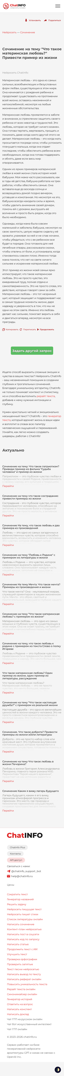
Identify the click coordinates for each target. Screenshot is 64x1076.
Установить (35, 20)
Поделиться (54, 20)
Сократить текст (17, 894)
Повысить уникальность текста (27, 984)
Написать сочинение (20, 924)
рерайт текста (46, 396)
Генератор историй (19, 999)
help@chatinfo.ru (22, 876)
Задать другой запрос (32, 351)
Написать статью (18, 944)
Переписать (29, 329)
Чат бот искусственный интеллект (29, 1024)
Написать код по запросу (23, 939)
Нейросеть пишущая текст (24, 909)
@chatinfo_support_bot (26, 871)
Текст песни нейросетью (23, 969)
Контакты (15, 853)
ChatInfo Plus (17, 847)
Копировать (12, 329)
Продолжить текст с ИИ (22, 949)
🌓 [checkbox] (57, 1069)
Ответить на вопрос (20, 1004)
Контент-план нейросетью (24, 929)
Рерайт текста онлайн (21, 989)
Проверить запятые (20, 964)
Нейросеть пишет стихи (22, 914)
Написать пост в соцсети (23, 934)
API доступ (16, 860)
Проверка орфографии (22, 959)
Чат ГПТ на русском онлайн (24, 1019)
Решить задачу (16, 904)
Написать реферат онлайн (24, 979)
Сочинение (27, 32)
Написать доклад (18, 1014)
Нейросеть (9, 32)
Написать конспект (19, 1009)
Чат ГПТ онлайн (17, 1029)
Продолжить (47, 329)
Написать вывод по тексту (24, 974)
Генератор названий (20, 899)
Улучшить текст (17, 954)
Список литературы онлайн (25, 919)
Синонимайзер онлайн (22, 994)
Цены (10, 884)
